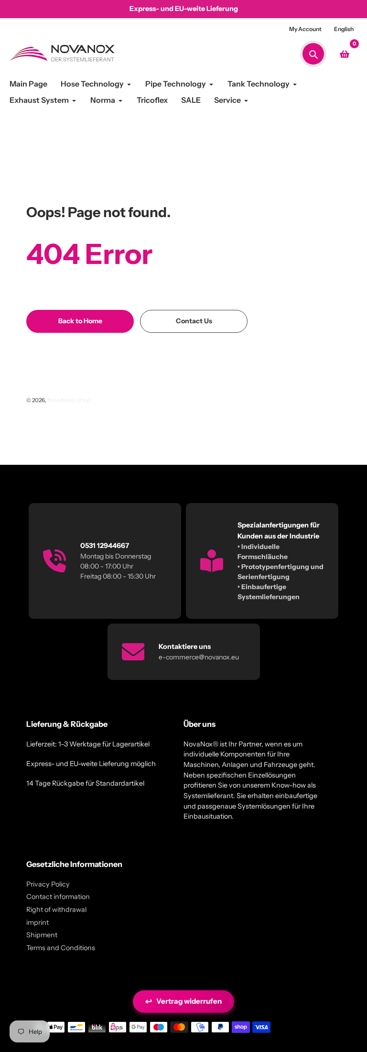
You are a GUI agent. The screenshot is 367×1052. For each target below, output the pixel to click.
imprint (37, 922)
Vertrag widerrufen (183, 1001)
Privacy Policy (48, 884)
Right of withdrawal (56, 909)
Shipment (41, 935)
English (344, 29)
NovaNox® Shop (68, 400)
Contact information (58, 896)
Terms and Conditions (60, 947)
